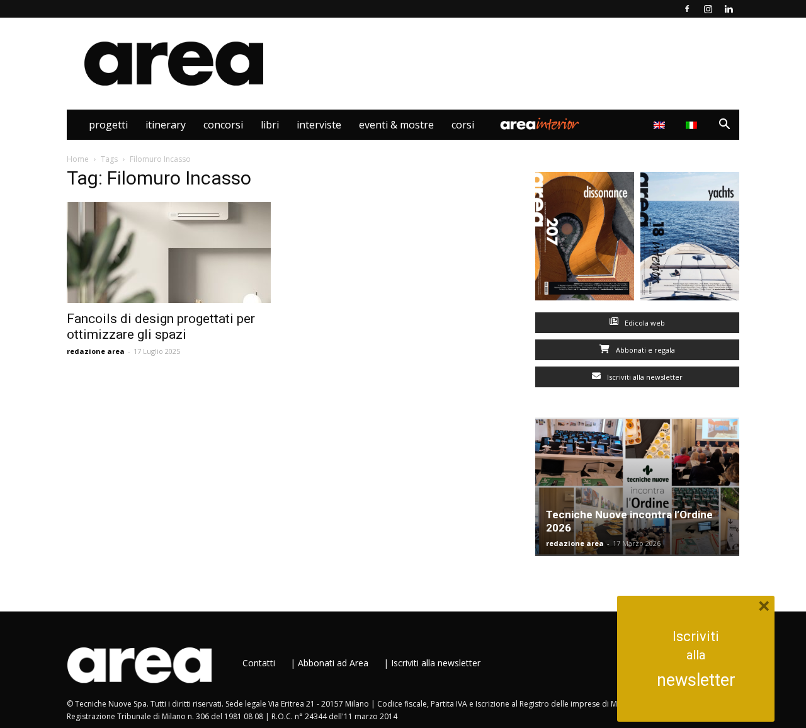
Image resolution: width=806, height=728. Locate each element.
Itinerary (165, 125)
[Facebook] (687, 9)
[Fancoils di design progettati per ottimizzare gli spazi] (169, 252)
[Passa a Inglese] (661, 125)
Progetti (108, 125)
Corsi (462, 125)
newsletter (696, 680)
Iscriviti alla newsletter (644, 377)
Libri (270, 125)
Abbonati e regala (644, 350)
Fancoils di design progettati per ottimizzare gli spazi (161, 326)
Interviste (319, 125)
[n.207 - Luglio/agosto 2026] (584, 239)
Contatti (258, 663)
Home (78, 159)
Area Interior (540, 125)
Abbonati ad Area (333, 663)
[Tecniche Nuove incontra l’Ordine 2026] (637, 487)
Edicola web (644, 322)
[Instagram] (707, 9)
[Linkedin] (728, 9)
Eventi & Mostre (396, 125)
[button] (724, 126)
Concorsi (223, 125)
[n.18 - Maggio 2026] (689, 239)
